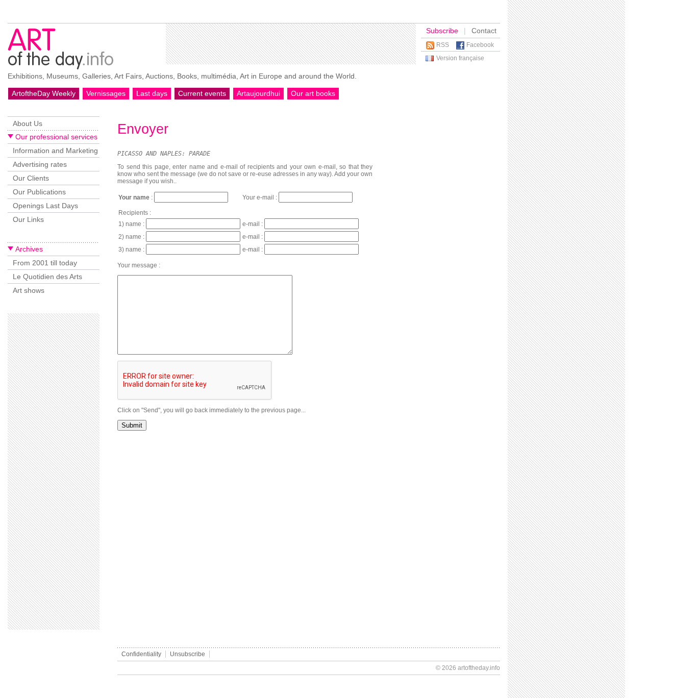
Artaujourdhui (258, 93)
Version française (460, 58)
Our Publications (39, 192)
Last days (151, 93)
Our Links (28, 219)
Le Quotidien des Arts (47, 276)
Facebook (480, 44)
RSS (442, 44)
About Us (27, 123)
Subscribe (442, 31)
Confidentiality (141, 654)
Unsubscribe (187, 654)
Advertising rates (40, 164)
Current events (202, 93)
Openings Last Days (45, 206)
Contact (483, 31)
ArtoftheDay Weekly (44, 93)
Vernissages (106, 93)
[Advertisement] (290, 44)
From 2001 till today (45, 263)
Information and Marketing (55, 150)
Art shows (28, 290)
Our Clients (31, 178)
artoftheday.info (479, 667)
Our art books (313, 93)
